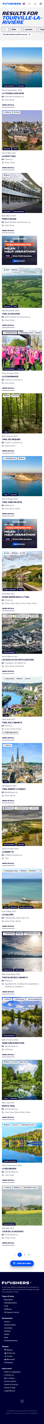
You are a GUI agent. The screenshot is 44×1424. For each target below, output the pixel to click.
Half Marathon (10, 1303)
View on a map (24, 1263)
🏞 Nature (8, 1350)
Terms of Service (11, 1384)
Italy (6, 1337)
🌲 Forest (8, 1356)
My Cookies (9, 1378)
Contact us (9, 1375)
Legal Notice (9, 1391)
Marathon (8, 1300)
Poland (7, 1331)
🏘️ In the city (9, 1353)
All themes (8, 1362)
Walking (7, 1309)
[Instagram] (22, 1401)
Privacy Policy (10, 1381)
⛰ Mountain (9, 1359)
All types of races (11, 1312)
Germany (8, 1328)
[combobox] (16, 29)
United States (10, 1325)
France (7, 1322)
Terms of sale (9, 1388)
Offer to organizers (12, 1372)
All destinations (10, 1341)
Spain (6, 1334)
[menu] (41, 4)
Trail (6, 1306)
